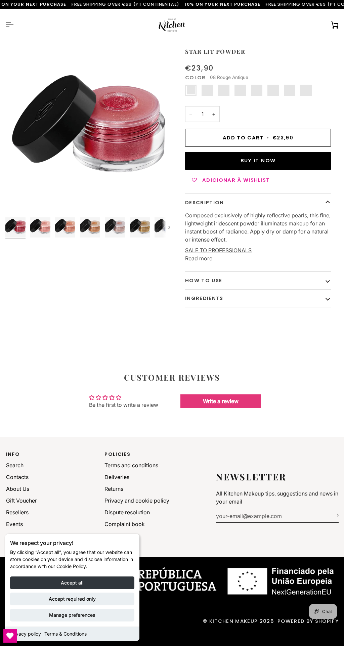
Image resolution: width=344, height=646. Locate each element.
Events (14, 524)
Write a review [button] (221, 401)
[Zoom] (18, 201)
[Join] (333, 515)
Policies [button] (117, 454)
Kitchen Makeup (233, 621)
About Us (17, 488)
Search (15, 465)
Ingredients (204, 298)
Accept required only (72, 599)
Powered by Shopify (308, 621)
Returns (113, 488)
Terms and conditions (131, 465)
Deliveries (116, 477)
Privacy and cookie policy (136, 500)
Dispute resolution (127, 512)
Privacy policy (25, 634)
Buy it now (258, 160)
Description (204, 202)
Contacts (17, 477)
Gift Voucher (21, 500)
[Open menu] (15, 25)
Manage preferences (72, 615)
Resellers (17, 512)
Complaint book (124, 524)
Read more (198, 258)
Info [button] (13, 454)
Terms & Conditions (65, 634)
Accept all (72, 583)
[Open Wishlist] (10, 636)
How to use (203, 280)
